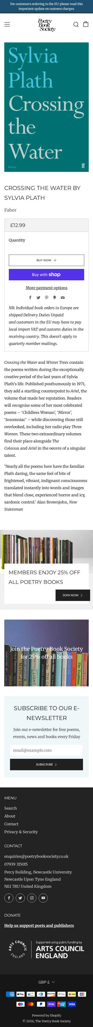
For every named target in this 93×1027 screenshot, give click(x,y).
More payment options (46, 287)
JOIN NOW (71, 595)
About (9, 816)
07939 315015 (16, 864)
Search (10, 808)
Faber (10, 210)
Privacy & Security (21, 831)
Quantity (17, 240)
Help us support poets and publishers (39, 925)
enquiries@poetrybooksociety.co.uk (36, 856)
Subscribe (44, 764)
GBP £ (44, 982)
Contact (11, 824)
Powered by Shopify (46, 1015)
